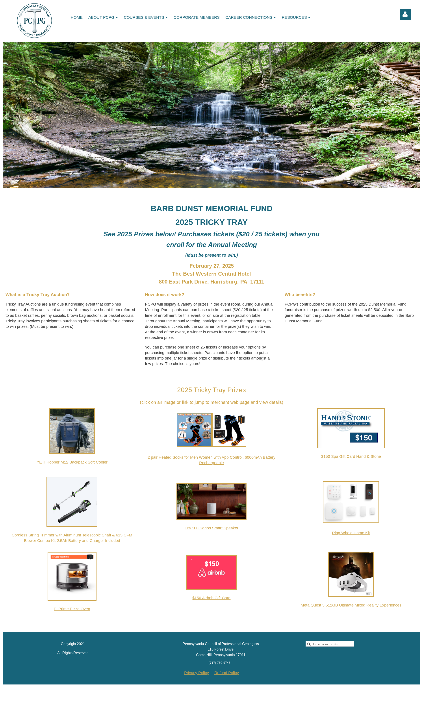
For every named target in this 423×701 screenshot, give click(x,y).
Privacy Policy (196, 673)
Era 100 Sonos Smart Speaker (211, 528)
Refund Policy (226, 673)
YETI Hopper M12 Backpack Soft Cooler (72, 462)
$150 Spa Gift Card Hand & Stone (351, 456)
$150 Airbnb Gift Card (211, 598)
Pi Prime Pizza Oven (72, 609)
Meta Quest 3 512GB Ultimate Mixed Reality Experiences (351, 605)
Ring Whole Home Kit (351, 533)
